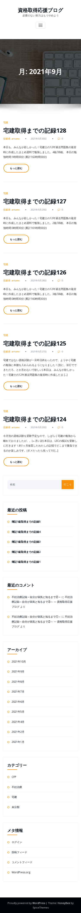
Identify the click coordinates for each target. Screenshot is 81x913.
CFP (14, 777)
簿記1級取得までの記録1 (26, 562)
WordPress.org (21, 872)
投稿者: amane (11, 138)
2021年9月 (18, 671)
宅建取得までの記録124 (34, 419)
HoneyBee (64, 903)
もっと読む (16, 168)
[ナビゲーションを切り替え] (40, 25)
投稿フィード (19, 852)
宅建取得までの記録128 (34, 130)
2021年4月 (18, 722)
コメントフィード (22, 862)
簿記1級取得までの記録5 (26, 521)
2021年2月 (18, 732)
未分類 (15, 807)
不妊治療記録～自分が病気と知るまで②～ (36, 597)
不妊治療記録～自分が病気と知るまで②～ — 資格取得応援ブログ (42, 621)
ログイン (17, 842)
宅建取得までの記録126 (34, 272)
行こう (67, 484)
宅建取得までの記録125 (34, 343)
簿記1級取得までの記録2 (26, 552)
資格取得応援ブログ (40, 10)
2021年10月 (19, 661)
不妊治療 (17, 787)
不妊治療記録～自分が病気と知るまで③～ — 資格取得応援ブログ (42, 602)
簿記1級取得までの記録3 (26, 542)
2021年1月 (18, 742)
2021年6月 (18, 702)
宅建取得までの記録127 (34, 201)
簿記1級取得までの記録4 (26, 532)
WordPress (39, 903)
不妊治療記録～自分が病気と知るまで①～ (36, 616)
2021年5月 (18, 711)
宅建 (5, 122)
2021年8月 (18, 681)
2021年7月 (18, 691)
